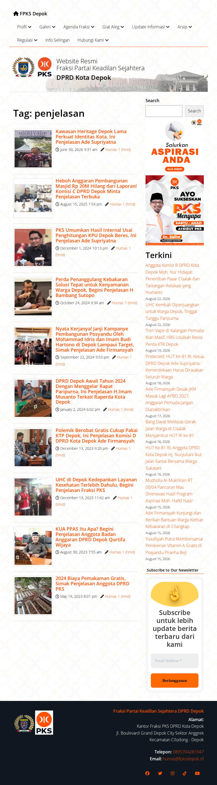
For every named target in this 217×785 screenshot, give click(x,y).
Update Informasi (148, 27)
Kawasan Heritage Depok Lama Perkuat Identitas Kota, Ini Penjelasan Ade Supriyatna (91, 136)
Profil (22, 27)
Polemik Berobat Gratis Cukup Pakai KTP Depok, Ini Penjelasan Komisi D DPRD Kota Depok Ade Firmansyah (97, 435)
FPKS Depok (33, 13)
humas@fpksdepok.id (183, 759)
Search (152, 100)
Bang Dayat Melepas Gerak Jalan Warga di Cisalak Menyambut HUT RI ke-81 (171, 428)
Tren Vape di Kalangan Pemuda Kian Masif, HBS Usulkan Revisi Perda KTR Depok (175, 337)
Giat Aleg (110, 27)
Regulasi (25, 40)
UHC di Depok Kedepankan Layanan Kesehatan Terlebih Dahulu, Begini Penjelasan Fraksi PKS (96, 484)
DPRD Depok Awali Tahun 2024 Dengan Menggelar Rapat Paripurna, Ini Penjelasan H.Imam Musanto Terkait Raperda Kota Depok (94, 391)
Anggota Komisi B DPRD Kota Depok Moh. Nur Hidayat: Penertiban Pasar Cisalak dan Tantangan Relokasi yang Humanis (173, 278)
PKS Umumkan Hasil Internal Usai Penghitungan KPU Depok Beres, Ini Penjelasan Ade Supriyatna (96, 235)
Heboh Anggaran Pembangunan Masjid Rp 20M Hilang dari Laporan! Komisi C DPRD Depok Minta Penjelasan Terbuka (96, 188)
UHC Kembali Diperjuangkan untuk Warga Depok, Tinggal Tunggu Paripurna (172, 311)
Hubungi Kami (91, 40)
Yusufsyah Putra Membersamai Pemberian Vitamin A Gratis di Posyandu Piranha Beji (174, 545)
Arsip (182, 27)
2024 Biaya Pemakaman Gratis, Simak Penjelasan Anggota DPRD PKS (92, 583)
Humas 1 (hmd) (118, 149)
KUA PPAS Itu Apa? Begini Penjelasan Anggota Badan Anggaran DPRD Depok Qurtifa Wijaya (90, 537)
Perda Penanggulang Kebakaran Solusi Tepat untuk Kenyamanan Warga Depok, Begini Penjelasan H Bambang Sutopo (94, 287)
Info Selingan (58, 40)
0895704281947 (188, 752)
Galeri (45, 27)
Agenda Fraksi (77, 27)
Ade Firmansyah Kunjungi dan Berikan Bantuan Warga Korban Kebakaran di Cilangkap (175, 519)
